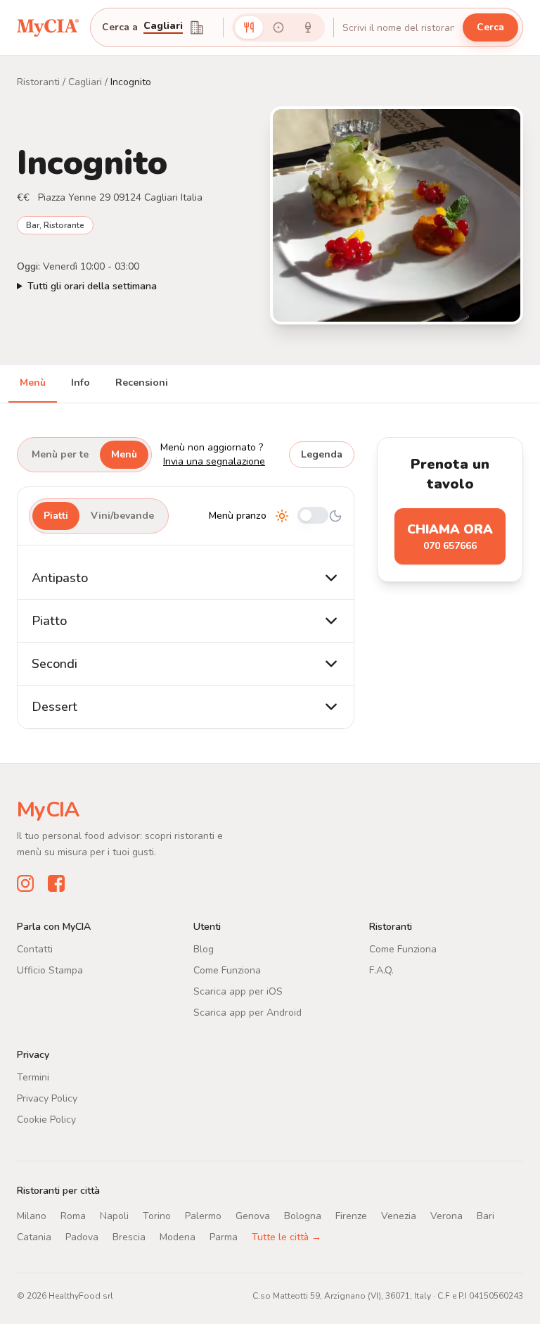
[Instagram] (25, 883)
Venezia (398, 1216)
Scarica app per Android (247, 1012)
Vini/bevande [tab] (122, 515)
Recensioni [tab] (141, 382)
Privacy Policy (47, 1098)
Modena (177, 1237)
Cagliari (85, 82)
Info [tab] (80, 382)
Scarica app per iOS (238, 991)
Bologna (302, 1216)
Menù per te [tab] (60, 454)
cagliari (163, 26)
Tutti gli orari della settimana (92, 286)
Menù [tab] (33, 382)
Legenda (321, 454)
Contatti (35, 949)
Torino (157, 1216)
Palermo (203, 1216)
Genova (253, 1216)
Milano (31, 1216)
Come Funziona (227, 970)
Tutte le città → (286, 1237)
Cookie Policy (46, 1119)
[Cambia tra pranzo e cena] (312, 516)
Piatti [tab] (56, 515)
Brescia (129, 1237)
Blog (203, 949)
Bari (485, 1216)
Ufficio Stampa (50, 970)
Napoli (114, 1216)
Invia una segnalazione (214, 461)
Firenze (351, 1216)
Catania (34, 1237)
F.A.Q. (381, 970)
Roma (73, 1216)
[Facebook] (56, 883)
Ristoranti (38, 82)
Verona (446, 1216)
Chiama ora (450, 537)
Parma (224, 1237)
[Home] (48, 27)
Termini (33, 1077)
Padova (81, 1237)
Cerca (490, 27)
